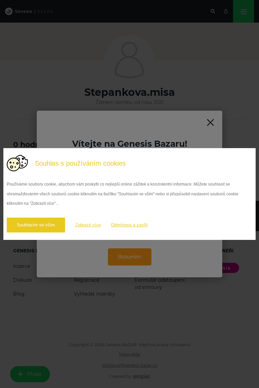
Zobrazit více (88, 224)
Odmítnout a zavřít (129, 224)
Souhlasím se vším (36, 224)
